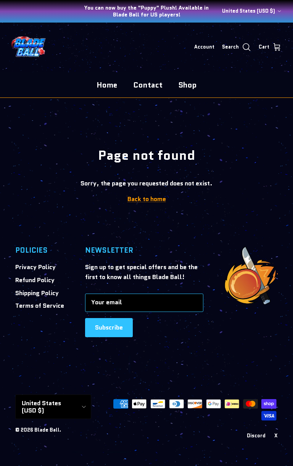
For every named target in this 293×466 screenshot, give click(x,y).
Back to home (146, 199)
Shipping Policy (37, 293)
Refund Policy (35, 280)
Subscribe (109, 327)
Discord (256, 435)
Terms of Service (39, 305)
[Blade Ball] (28, 47)
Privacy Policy (35, 267)
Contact (148, 85)
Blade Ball (47, 430)
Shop (187, 85)
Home (107, 85)
